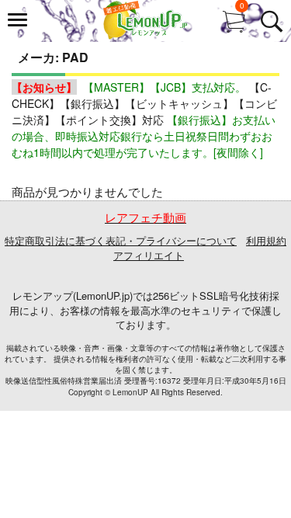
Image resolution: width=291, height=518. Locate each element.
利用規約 (266, 240)
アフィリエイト (148, 255)
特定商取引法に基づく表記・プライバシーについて (121, 240)
